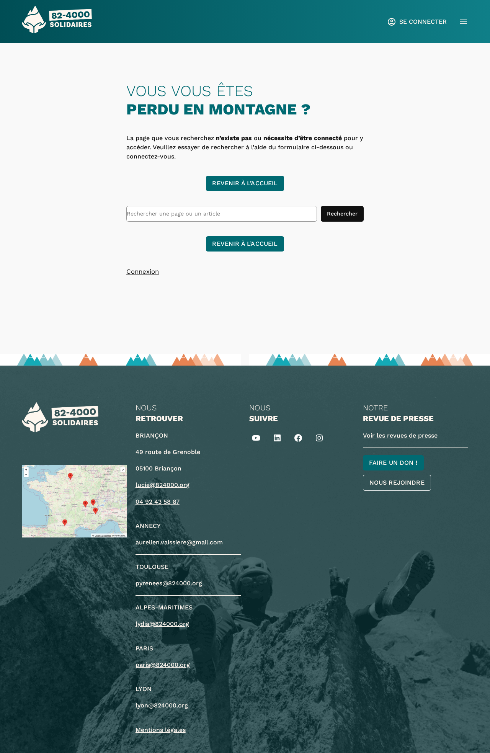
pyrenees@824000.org (169, 583)
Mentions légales (161, 729)
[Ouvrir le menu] (463, 21)
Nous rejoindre (397, 482)
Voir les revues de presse (400, 435)
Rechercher (342, 214)
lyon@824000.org (162, 705)
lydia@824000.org (162, 623)
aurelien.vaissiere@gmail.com (179, 542)
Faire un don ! (393, 462)
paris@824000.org (163, 664)
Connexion (142, 271)
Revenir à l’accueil (245, 183)
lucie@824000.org (162, 484)
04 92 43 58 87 (158, 501)
